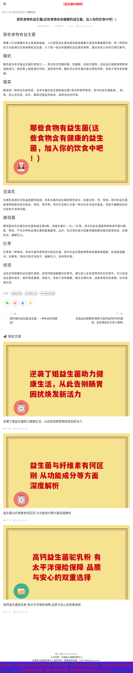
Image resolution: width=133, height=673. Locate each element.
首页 (4, 12)
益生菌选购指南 (16, 12)
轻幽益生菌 (16, 293)
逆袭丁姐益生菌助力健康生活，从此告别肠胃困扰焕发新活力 (42, 421)
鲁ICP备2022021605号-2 (66, 653)
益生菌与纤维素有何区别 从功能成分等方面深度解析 (37, 513)
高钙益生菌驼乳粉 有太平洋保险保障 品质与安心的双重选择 (42, 605)
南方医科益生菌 (47, 293)
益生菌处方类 (31, 293)
